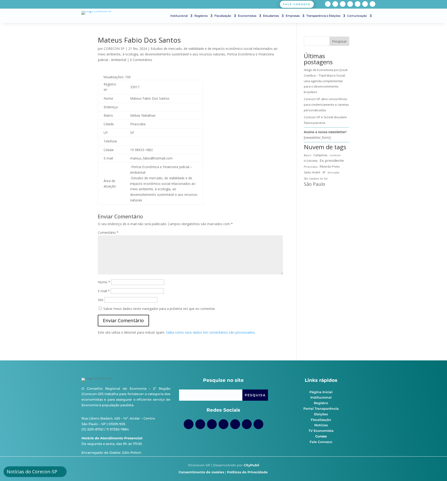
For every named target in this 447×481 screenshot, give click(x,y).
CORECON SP (114, 48)
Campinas (320, 155)
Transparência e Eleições (323, 15)
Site (100, 300)
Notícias (321, 425)
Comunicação (357, 15)
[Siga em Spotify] (357, 4)
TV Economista (321, 431)
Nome (104, 282)
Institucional (179, 15)
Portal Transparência (321, 408)
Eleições (321, 414)
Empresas (293, 15)
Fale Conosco (321, 442)
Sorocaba (333, 172)
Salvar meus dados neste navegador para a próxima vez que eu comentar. (159, 308)
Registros (201, 15)
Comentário (108, 232)
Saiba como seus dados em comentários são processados (210, 332)
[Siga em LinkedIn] (365, 4)
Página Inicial (320, 392)
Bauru (307, 155)
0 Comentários (141, 60)
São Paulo (314, 184)
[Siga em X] (372, 4)
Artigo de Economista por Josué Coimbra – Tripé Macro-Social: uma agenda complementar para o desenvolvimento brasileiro (326, 81)
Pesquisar (339, 41)
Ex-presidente (332, 160)
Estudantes (271, 15)
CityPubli (251, 465)
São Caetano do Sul (316, 178)
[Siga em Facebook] (328, 4)
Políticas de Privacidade (247, 472)
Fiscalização (222, 15)
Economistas (247, 15)
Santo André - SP (314, 172)
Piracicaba (311, 166)
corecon (335, 155)
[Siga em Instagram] (335, 4)
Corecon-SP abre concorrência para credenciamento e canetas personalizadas (326, 104)
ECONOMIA (311, 161)
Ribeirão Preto (330, 167)
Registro (321, 403)
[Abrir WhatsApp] (435, 469)
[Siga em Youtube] (350, 4)
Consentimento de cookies (201, 472)
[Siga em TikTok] (342, 4)
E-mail (104, 291)
